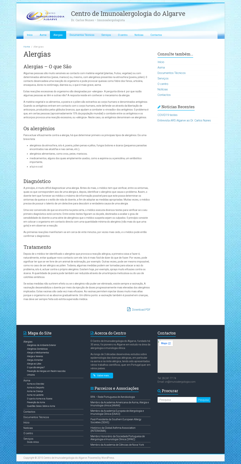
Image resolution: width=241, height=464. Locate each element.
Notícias (139, 35)
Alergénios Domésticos (37, 349)
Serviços (106, 35)
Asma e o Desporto (35, 387)
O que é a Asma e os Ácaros (39, 398)
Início (30, 35)
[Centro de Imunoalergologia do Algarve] (45, 10)
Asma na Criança (35, 391)
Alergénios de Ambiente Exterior (41, 345)
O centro (123, 35)
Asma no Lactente (35, 395)
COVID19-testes (167, 115)
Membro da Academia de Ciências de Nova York (117, 444)
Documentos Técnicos (82, 35)
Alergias (58, 35)
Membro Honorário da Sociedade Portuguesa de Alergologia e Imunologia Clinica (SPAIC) (118, 438)
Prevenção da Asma (36, 402)
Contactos (156, 35)
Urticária (31, 375)
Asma (43, 35)
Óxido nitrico (33, 442)
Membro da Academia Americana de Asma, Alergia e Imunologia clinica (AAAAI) (120, 404)
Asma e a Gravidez (35, 384)
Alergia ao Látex (34, 364)
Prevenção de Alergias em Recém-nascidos (46, 371)
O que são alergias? (36, 367)
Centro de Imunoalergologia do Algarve (128, 13)
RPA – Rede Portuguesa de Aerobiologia (113, 397)
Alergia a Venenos (35, 356)
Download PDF (140, 309)
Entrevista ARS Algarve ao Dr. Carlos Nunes (184, 120)
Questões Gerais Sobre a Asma (41, 406)
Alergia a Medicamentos (38, 352)
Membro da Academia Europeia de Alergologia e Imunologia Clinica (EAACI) (117, 412)
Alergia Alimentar (35, 360)
